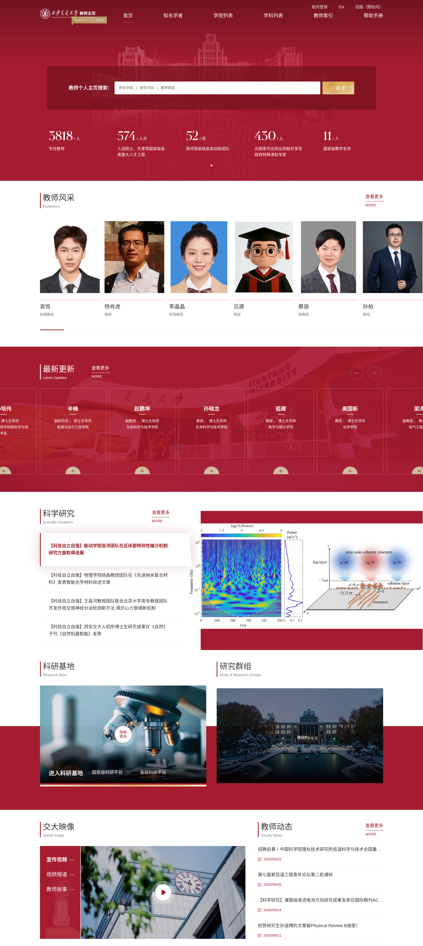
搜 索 (340, 88)
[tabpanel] (74, 141)
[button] (356, 373)
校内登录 (320, 7)
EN (341, 7)
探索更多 (123, 734)
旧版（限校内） (369, 7)
